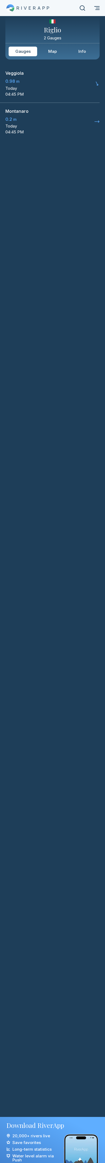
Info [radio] (82, 51)
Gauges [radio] (23, 51)
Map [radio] (52, 51)
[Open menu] (97, 8)
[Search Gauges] (82, 8)
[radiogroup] (52, 51)
